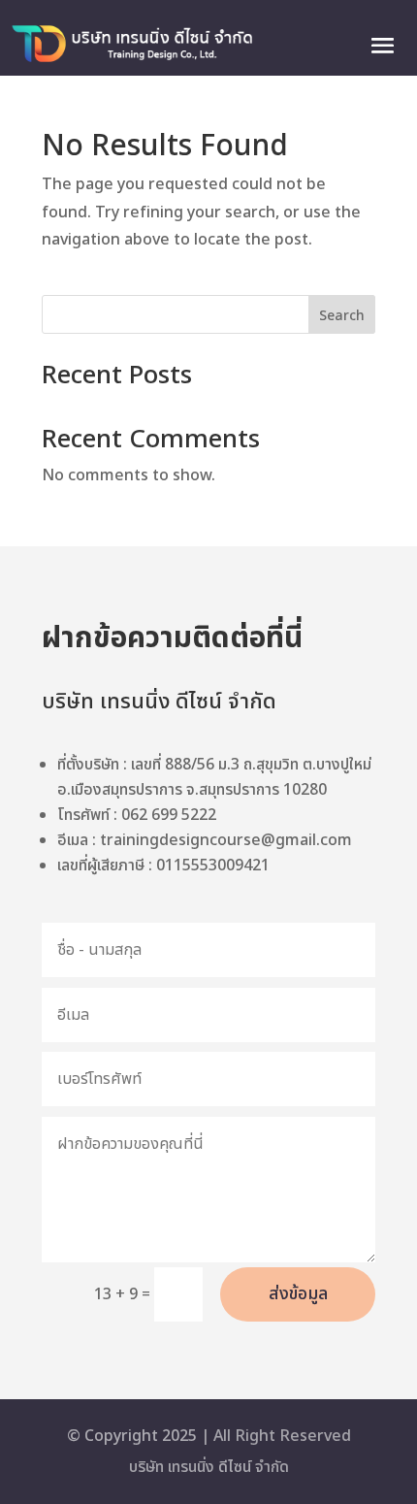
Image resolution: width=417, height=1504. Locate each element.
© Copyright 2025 (132, 1436)
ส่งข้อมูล (298, 1294)
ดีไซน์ (232, 1467)
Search (342, 316)
